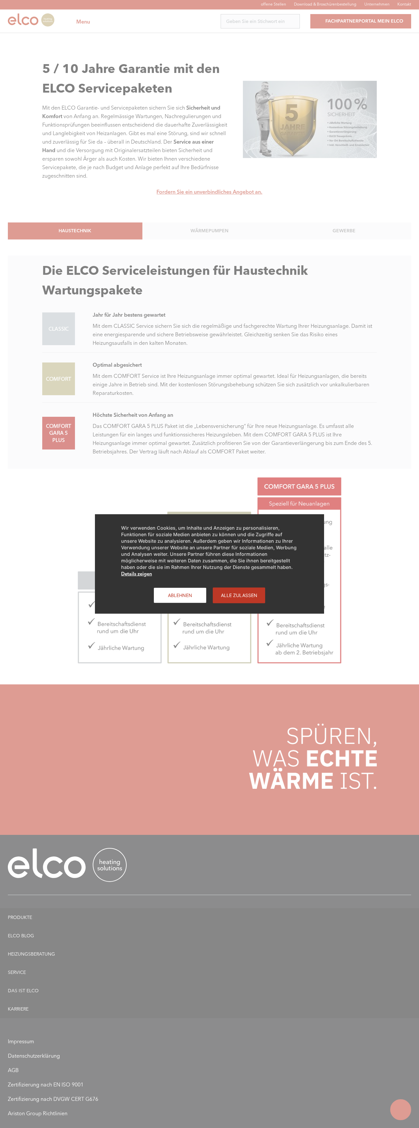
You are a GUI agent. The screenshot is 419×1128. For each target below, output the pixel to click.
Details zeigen (136, 574)
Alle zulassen (239, 595)
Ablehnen (180, 595)
